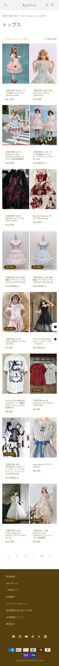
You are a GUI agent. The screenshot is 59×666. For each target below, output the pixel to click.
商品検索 (10, 576)
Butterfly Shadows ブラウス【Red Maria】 (42, 217)
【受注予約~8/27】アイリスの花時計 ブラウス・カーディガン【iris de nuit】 (43, 155)
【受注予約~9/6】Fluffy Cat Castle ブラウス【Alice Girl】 (43, 92)
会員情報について (15, 617)
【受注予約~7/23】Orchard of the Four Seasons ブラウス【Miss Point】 (15, 534)
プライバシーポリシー (17, 603)
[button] (5, 5)
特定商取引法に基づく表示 (19, 610)
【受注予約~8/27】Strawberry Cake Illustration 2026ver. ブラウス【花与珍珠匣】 (14, 155)
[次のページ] (50, 556)
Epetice (25, 660)
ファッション (27, 15)
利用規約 (10, 596)
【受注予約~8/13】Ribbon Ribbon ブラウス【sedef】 (15, 341)
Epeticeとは (12, 583)
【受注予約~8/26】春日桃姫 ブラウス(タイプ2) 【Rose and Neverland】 (15, 279)
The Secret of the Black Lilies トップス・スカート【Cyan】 (43, 341)
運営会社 (10, 624)
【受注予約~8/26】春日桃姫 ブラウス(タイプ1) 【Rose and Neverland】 (43, 279)
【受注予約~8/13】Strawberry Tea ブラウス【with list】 (43, 402)
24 (42, 556)
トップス (41, 15)
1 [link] (9, 556)
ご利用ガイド (12, 590)
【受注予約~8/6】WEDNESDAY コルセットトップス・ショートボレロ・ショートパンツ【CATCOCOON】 (15, 469)
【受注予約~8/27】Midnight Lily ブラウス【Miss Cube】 (14, 218)
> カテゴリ (12, 15)
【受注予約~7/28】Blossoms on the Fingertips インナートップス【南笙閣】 (43, 534)
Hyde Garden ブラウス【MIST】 (42, 465)
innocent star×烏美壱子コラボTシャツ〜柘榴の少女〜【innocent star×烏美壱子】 (15, 404)
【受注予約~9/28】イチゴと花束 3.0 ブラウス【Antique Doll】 (15, 92)
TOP (4, 15)
